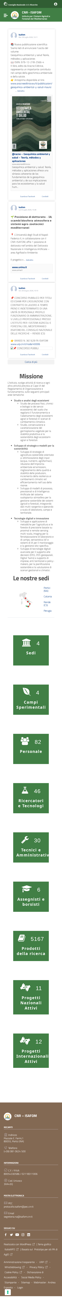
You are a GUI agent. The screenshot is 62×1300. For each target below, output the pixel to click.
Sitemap (25, 1282)
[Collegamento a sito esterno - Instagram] (23, 1234)
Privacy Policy (37, 1267)
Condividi (45, 196)
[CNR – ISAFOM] (15, 15)
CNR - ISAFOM (36, 15)
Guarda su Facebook (27, 196)
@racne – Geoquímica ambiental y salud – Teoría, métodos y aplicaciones (31, 157)
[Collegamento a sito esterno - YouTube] (17, 1234)
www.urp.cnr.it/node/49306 (25, 344)
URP (41, 1262)
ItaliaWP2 (10, 1249)
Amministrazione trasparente (19, 1262)
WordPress (25, 1244)
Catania (48, 596)
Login (20, 1287)
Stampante (11, 1282)
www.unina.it (19, 267)
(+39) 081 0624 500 (15, 1151)
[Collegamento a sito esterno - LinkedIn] (29, 1234)
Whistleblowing (13, 1267)
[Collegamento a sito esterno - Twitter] (11, 1234)
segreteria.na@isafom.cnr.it (18, 1216)
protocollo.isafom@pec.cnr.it (19, 1206)
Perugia (48, 611)
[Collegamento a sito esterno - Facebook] (6, 1234)
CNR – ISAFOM (25, 1115)
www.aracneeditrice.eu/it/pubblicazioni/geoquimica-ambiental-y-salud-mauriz (31, 85)
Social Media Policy (31, 1277)
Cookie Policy (11, 1272)
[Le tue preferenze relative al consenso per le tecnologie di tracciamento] (8, 1292)
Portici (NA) (47, 589)
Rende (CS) (47, 603)
